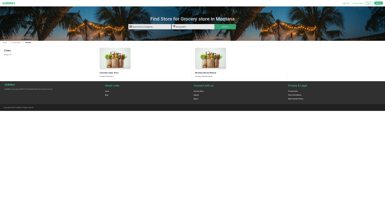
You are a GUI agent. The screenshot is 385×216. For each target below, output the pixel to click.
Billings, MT (8, 55)
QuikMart (8, 3)
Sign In (196, 99)
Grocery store (16, 42)
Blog (106, 95)
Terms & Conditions (294, 95)
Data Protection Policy (295, 99)
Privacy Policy (293, 91)
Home (347, 3)
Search (225, 27)
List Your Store (358, 3)
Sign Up (196, 95)
